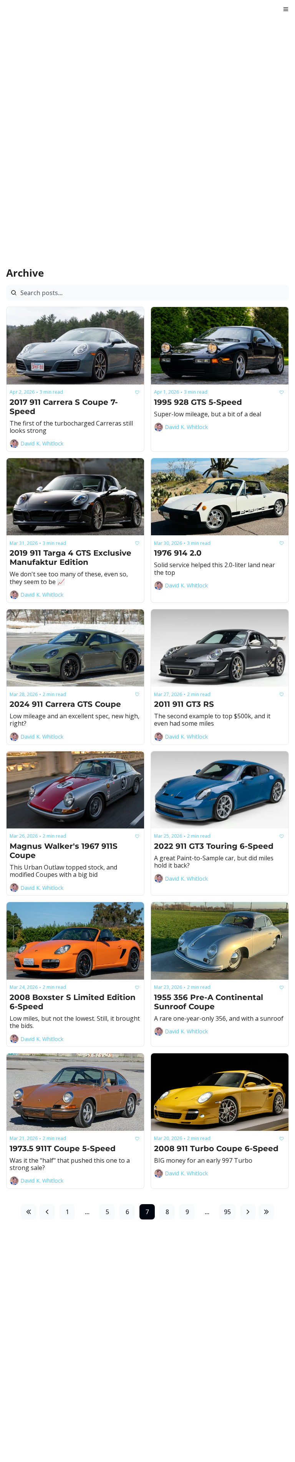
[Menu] (286, 9)
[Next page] (247, 1211)
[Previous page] (47, 1211)
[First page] (28, 1211)
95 (227, 1212)
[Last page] (266, 1211)
